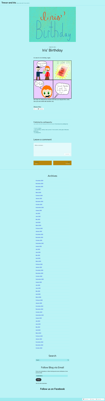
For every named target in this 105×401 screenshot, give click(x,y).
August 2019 (39, 318)
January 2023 (39, 198)
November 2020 (39, 273)
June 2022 (38, 216)
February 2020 (39, 300)
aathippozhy (38, 132)
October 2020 (39, 276)
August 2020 (39, 282)
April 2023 (38, 189)
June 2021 (38, 252)
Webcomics (36, 131)
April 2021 (38, 258)
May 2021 (38, 255)
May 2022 (38, 219)
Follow (38, 379)
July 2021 (38, 249)
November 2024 (39, 183)
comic (46, 129)
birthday (39, 129)
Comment (67, 154)
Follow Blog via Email (52, 367)
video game (61, 129)
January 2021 (39, 267)
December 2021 (39, 234)
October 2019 (39, 312)
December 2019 (39, 306)
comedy (43, 129)
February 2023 (39, 195)
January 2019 (39, 339)
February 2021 (39, 264)
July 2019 (38, 321)
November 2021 (39, 237)
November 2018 (39, 345)
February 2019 (39, 336)
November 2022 (39, 201)
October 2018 (39, 348)
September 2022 (40, 207)
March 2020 (38, 297)
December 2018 (39, 342)
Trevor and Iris (8, 2)
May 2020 (38, 291)
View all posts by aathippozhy (61, 123)
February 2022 (39, 228)
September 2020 (40, 279)
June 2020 (38, 288)
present (50, 129)
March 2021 (38, 261)
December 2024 (39, 180)
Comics (39, 128)
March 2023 (38, 192)
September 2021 (40, 243)
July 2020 (38, 285)
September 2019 (40, 315)
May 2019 (38, 327)
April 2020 (38, 294)
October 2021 (39, 240)
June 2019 (38, 324)
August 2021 (39, 246)
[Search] (68, 360)
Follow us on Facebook (52, 388)
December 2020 (39, 270)
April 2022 (38, 222)
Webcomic (66, 129)
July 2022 (38, 213)
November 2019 (39, 309)
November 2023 (39, 186)
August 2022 (39, 210)
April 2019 (38, 330)
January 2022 (39, 231)
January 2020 (39, 303)
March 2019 (38, 333)
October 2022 (39, 204)
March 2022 (38, 225)
